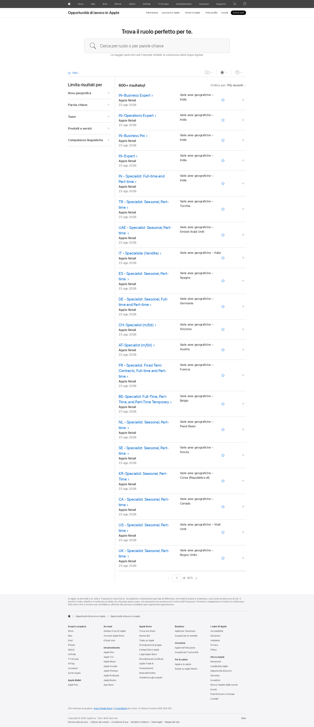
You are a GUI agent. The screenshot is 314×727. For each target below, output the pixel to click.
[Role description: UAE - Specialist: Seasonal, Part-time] (243, 235)
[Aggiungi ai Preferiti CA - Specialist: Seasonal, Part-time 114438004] (223, 506)
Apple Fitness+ (111, 671)
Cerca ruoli (238, 12)
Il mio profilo (212, 12)
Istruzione (215, 636)
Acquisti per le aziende (186, 636)
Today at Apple (146, 640)
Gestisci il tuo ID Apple (115, 631)
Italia (243, 718)
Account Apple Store (114, 636)
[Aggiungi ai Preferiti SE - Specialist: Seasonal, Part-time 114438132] (223, 455)
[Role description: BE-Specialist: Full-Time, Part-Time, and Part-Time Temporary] (243, 404)
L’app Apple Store (148, 654)
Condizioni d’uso (120, 722)
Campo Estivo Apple (149, 650)
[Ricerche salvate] (209, 72)
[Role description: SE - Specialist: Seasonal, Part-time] (243, 455)
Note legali (157, 722)
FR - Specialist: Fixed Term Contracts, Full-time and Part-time (143, 371)
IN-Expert (127, 156)
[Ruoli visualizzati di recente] (238, 72)
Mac (70, 636)
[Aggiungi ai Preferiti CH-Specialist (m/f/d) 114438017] (223, 329)
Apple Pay (73, 685)
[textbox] (157, 46)
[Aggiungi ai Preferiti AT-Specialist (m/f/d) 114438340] (223, 349)
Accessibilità (216, 631)
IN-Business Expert (134, 95)
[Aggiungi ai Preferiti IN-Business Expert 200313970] (223, 100)
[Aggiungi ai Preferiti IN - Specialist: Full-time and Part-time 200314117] (223, 183)
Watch (71, 650)
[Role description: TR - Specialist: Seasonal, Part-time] (243, 209)
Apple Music (110, 661)
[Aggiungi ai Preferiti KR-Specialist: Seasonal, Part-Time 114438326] (223, 481)
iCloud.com (109, 640)
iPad (70, 640)
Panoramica (152, 12)
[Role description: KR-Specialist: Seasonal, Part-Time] (243, 481)
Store (70, 631)
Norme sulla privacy (78, 722)
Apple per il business (185, 631)
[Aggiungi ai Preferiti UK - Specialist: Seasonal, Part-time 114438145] (223, 558)
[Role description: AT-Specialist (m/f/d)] (243, 349)
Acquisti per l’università (186, 652)
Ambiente (215, 640)
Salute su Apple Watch (186, 669)
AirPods (72, 654)
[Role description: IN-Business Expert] (243, 100)
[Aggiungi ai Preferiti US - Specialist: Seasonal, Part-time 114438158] (223, 532)
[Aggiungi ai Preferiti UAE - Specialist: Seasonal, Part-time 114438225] (223, 235)
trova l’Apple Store (103, 708)
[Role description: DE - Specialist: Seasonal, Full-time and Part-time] (243, 306)
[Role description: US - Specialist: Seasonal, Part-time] (243, 532)
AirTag (71, 663)
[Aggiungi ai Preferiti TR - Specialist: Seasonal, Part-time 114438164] (223, 209)
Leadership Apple (219, 666)
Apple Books (110, 680)
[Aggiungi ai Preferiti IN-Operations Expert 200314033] (223, 120)
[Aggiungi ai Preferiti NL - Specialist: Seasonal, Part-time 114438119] (223, 429)
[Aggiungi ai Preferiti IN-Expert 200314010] (223, 160)
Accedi (224, 12)
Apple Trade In (146, 663)
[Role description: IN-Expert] (243, 160)
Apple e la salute (183, 664)
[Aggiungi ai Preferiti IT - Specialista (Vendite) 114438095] (223, 258)
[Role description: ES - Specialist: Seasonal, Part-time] (243, 281)
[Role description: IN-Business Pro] (243, 140)
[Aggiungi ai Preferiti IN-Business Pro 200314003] (223, 140)
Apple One (109, 652)
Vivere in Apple (192, 12)
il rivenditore (120, 708)
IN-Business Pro (132, 135)
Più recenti (226, 85)
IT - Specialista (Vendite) (139, 253)
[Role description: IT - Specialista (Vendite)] (243, 258)
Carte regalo (74, 673)
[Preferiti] (224, 72)
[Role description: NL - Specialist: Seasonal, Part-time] (243, 429)
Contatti (214, 699)
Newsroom (215, 661)
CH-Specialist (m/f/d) (136, 325)
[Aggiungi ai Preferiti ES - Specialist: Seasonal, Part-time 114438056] (223, 281)
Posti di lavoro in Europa (222, 694)
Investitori (215, 680)
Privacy (214, 645)
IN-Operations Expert (136, 115)
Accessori (73, 668)
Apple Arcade (110, 666)
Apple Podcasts (111, 675)
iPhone (71, 645)
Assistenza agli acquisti (150, 677)
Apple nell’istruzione (185, 648)
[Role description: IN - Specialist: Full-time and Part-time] (243, 183)
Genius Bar (144, 636)
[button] (234, 4)
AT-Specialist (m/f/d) (135, 345)
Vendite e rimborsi (140, 722)
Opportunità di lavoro (221, 671)
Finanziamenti (146, 668)
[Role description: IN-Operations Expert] (243, 120)
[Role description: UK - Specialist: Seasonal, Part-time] (243, 558)
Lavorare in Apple (171, 12)
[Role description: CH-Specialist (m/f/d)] (243, 329)
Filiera (213, 650)
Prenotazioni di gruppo (150, 645)
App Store (109, 685)
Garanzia (215, 675)
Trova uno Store (147, 631)
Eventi (213, 689)
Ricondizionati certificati (151, 659)
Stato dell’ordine (147, 673)
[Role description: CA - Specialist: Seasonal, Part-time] (243, 506)
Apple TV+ (109, 657)
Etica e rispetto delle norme (224, 685)
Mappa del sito (172, 722)
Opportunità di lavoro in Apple (93, 13)
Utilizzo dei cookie (100, 722)
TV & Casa (73, 659)
